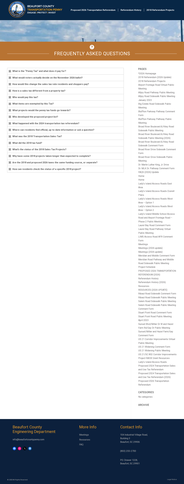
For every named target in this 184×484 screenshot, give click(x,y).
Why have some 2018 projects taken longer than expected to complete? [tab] (51, 156)
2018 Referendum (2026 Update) (154, 77)
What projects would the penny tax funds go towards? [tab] (41, 110)
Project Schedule (146, 267)
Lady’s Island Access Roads (152, 362)
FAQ (81, 444)
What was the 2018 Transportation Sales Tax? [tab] (37, 136)
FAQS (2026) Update (148, 172)
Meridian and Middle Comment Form (156, 255)
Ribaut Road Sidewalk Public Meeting (157, 297)
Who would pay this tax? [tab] (25, 97)
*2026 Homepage (147, 73)
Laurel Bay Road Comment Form (154, 225)
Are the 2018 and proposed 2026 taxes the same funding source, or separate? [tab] (54, 162)
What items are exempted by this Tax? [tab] (33, 103)
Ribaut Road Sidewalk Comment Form (157, 293)
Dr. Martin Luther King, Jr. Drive (153, 164)
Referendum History (148, 278)
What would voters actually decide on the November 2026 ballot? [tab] (47, 77)
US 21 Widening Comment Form (154, 346)
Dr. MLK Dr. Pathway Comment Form (156, 168)
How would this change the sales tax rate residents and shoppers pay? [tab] (50, 84)
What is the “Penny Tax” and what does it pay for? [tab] (39, 71)
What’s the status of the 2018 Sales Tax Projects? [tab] (39, 149)
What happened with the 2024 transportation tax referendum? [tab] (45, 123)
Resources (143, 286)
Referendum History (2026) (152, 282)
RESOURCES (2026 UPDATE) (152, 290)
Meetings (143, 244)
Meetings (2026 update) (150, 248)
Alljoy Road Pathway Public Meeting (156, 92)
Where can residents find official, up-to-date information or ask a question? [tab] (53, 130)
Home (141, 176)
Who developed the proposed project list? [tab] (35, 116)
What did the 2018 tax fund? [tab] (27, 143)
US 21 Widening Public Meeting (154, 350)
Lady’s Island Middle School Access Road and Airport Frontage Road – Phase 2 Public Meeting (156, 218)
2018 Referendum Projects (151, 81)
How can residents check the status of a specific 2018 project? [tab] (46, 169)
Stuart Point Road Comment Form (155, 312)
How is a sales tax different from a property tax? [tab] (38, 90)
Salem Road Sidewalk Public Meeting (157, 301)
